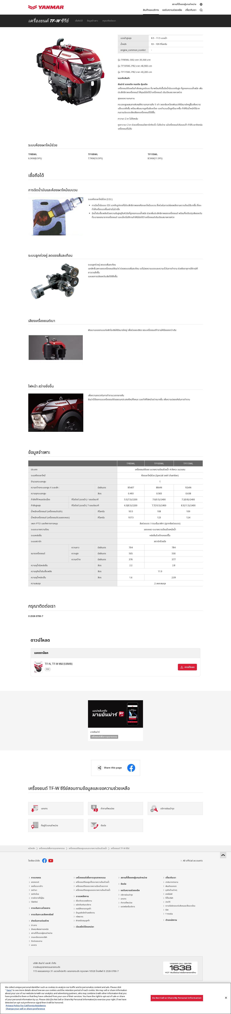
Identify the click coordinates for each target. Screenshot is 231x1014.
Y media (169, 913)
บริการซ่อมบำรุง (127, 894)
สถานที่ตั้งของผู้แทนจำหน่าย (184, 4)
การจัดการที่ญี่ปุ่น (37, 898)
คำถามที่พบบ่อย (126, 902)
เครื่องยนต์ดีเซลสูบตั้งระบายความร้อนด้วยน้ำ (92, 882)
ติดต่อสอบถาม (36, 941)
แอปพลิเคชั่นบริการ (128, 906)
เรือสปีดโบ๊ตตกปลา (85, 926)
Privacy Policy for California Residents (26, 1005)
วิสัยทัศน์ (34, 902)
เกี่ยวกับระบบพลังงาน (84, 900)
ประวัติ (167, 902)
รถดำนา (34, 890)
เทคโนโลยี (168, 894)
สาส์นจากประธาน (171, 882)
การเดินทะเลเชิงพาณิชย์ (42, 914)
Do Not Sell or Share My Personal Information (177, 998)
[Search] (201, 12)
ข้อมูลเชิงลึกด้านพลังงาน (85, 912)
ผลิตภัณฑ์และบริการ (83, 904)
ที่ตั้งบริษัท (169, 898)
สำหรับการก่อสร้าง (40, 920)
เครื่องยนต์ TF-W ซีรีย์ (120, 848)
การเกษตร (36, 877)
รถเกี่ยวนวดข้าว (37, 886)
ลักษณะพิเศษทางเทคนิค (40, 929)
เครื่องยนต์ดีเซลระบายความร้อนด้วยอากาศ (92, 886)
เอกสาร (34, 945)
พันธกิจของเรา (171, 886)
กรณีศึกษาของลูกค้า (83, 908)
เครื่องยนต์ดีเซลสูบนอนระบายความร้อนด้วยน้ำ (88, 848)
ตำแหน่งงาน (171, 920)
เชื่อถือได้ (79, 20)
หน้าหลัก (31, 848)
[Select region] (201, 4)
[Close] (226, 997)
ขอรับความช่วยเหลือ (130, 890)
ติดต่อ (123, 884)
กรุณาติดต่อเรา (109, 20)
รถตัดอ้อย (35, 894)
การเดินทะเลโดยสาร (40, 908)
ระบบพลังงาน (82, 896)
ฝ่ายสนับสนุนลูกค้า (83, 920)
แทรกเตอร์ (35, 882)
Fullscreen (110, 38)
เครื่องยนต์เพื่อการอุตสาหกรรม (52, 848)
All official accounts (193, 860)
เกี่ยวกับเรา (170, 877)
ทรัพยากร (79, 916)
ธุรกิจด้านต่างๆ (171, 890)
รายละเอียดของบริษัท (39, 937)
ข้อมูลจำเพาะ (92, 20)
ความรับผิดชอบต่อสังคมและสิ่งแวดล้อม (180, 905)
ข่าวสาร (34, 925)
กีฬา (167, 910)
